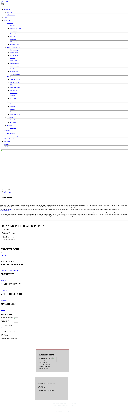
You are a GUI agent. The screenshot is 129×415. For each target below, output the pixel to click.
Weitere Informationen (5, 210)
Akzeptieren (3, 209)
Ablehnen (8, 209)
